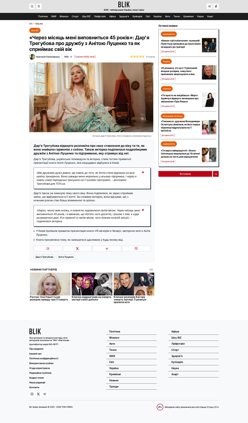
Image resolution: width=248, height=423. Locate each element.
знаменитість (169, 34)
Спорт (75, 16)
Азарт (210, 16)
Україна (157, 16)
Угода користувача (39, 368)
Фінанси (64, 16)
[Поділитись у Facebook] (48, 248)
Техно (177, 16)
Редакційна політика (40, 372)
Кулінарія (137, 16)
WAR (53, 16)
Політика (43, 16)
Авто (167, 16)
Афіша (112, 16)
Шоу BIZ (86, 16)
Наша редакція (37, 382)
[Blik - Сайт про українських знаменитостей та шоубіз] (35, 333)
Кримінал (188, 16)
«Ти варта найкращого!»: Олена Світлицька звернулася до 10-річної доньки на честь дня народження (180, 153)
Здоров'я (124, 16)
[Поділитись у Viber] (136, 248)
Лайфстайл (100, 16)
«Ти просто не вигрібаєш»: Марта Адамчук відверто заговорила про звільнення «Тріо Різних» (179, 98)
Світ (148, 16)
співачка (167, 88)
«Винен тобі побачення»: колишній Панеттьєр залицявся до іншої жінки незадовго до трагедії (180, 43)
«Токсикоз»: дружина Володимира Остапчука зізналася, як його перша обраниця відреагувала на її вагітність (180, 126)
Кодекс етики (36, 377)
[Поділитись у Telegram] (107, 248)
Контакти (34, 387)
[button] (32, 6)
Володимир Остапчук (173, 116)
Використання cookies (41, 363)
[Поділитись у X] (77, 248)
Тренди (113, 386)
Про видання (36, 348)
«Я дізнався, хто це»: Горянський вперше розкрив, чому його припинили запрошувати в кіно (179, 71)
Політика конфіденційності (43, 358)
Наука (200, 16)
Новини (113, 380)
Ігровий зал (35, 353)
